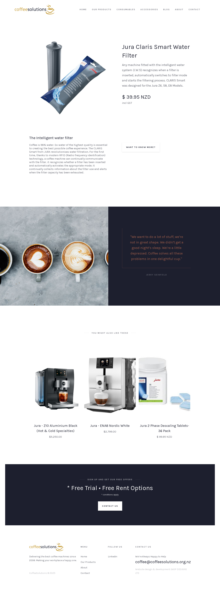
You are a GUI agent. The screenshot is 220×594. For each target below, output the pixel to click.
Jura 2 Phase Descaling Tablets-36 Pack (164, 428)
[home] (35, 9)
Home (84, 556)
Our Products (88, 562)
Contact (85, 573)
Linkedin (112, 556)
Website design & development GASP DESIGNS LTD (161, 571)
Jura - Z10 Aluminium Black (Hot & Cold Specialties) (55, 428)
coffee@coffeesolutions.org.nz (163, 561)
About (84, 567)
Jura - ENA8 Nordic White (110, 426)
